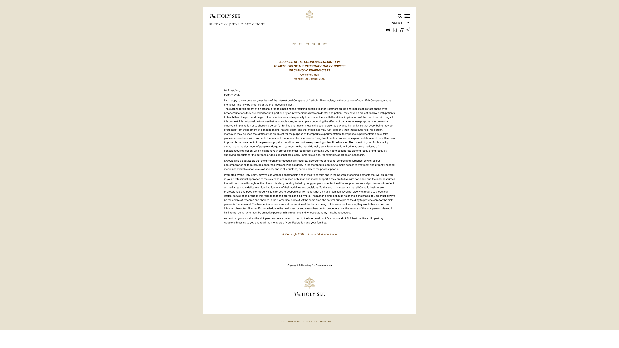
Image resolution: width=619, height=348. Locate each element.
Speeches (237, 24)
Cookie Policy (310, 321)
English (397, 23)
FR (313, 44)
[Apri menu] (407, 16)
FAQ (283, 321)
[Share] (409, 30)
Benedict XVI (219, 24)
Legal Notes (294, 321)
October (259, 24)
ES (307, 44)
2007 (248, 24)
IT (319, 44)
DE (294, 44)
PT (325, 44)
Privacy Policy (327, 321)
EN (301, 44)
